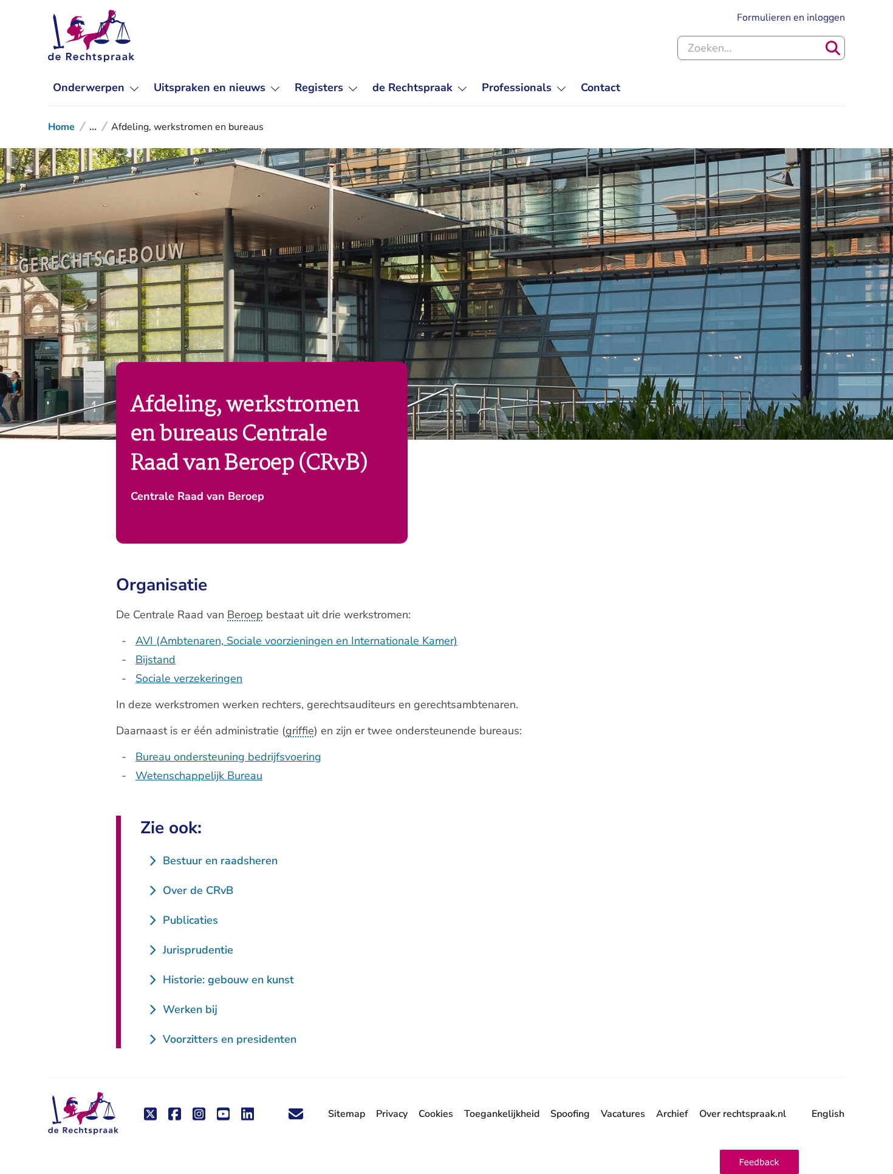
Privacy (392, 1114)
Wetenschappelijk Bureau (198, 775)
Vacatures (623, 1114)
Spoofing (570, 1114)
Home (61, 127)
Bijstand (155, 659)
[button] (759, 1162)
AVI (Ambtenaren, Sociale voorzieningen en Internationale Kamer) (296, 640)
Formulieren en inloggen (791, 17)
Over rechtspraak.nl (742, 1114)
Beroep (245, 614)
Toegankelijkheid (501, 1114)
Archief (672, 1114)
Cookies (436, 1114)
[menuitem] (96, 88)
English (828, 1114)
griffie (300, 730)
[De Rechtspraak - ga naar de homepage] (91, 36)
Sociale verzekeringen (188, 678)
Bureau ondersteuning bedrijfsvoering (228, 756)
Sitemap (346, 1114)
